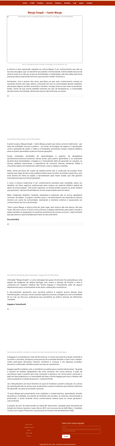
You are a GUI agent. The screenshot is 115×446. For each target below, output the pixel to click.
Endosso (58, 3)
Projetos (40, 3)
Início (25, 3)
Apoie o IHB (29, 433)
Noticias (67, 3)
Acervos (49, 3)
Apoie (81, 3)
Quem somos (28, 424)
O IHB (32, 3)
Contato (89, 3)
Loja (74, 3)
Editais (29, 430)
